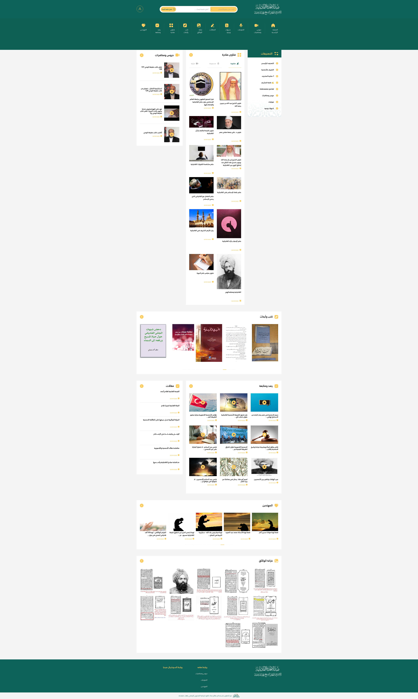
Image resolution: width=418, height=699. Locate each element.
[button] (233, 369)
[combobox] (223, 9)
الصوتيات (204, 680)
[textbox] (223, 9)
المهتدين (204, 686)
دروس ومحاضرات (201, 673)
